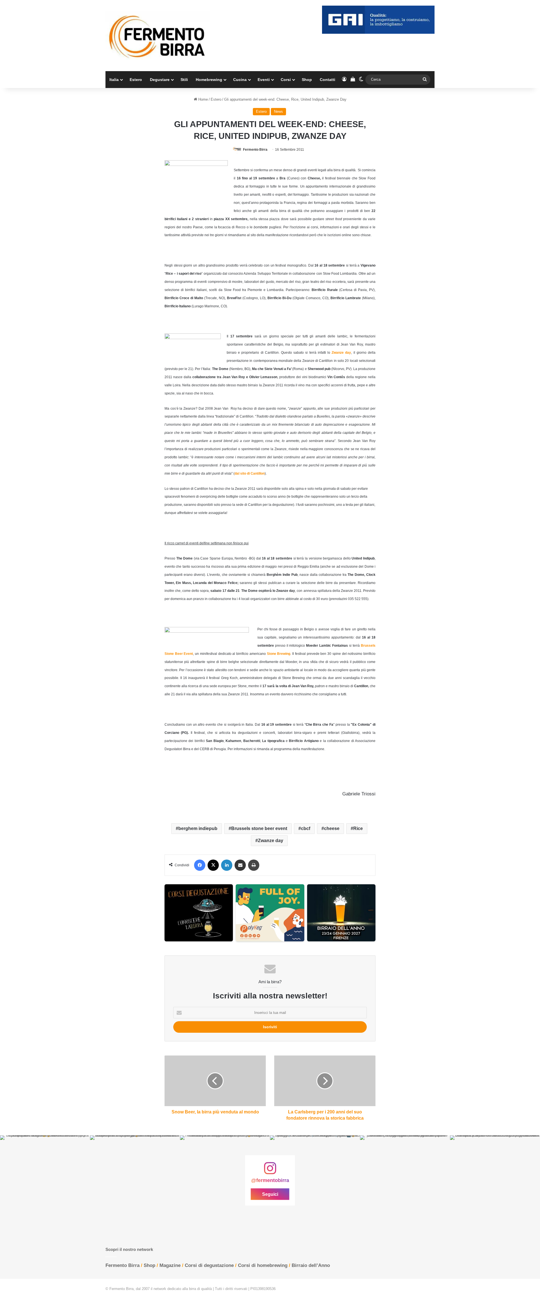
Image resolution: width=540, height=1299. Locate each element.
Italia (114, 79)
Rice (358, 828)
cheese (331, 828)
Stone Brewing (279, 654)
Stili (184, 79)
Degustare (160, 79)
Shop (307, 79)
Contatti (327, 79)
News (278, 111)
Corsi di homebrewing (262, 1265)
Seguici (270, 1194)
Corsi (286, 79)
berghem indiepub (197, 828)
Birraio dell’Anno (311, 1265)
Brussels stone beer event (259, 828)
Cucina (240, 79)
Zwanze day (270, 840)
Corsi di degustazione (209, 1265)
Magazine (170, 1265)
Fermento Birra (255, 150)
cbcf (305, 828)
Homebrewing (209, 79)
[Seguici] (270, 1171)
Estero (136, 79)
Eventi (264, 79)
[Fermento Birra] (157, 35)
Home (202, 99)
